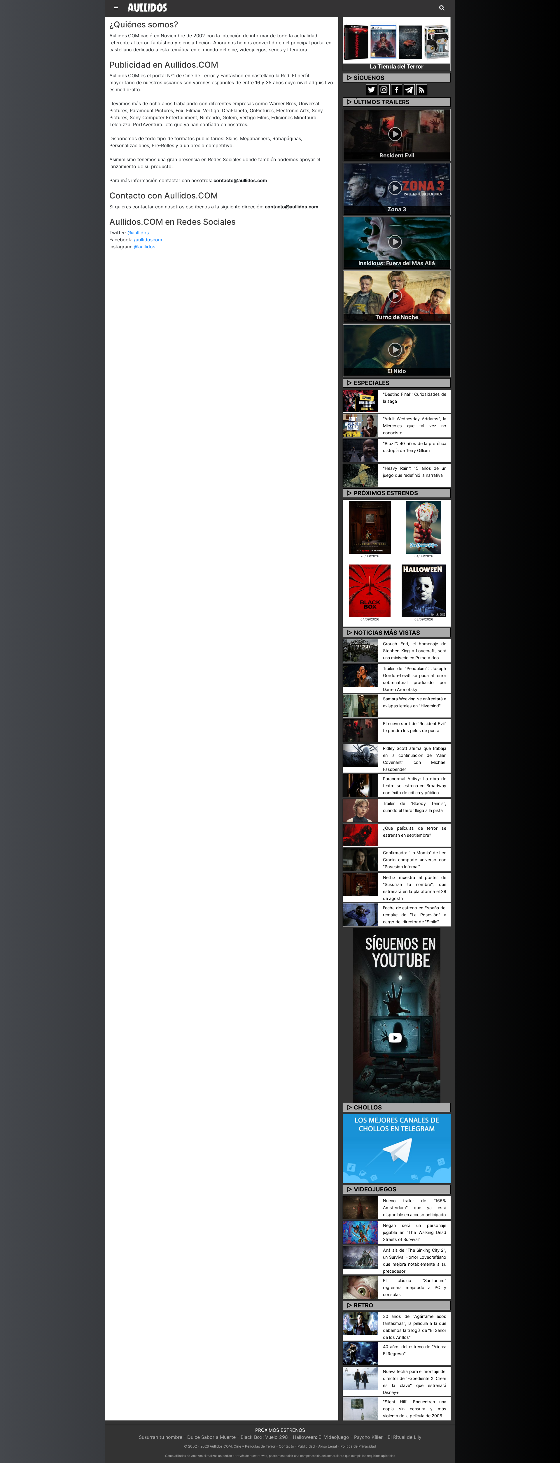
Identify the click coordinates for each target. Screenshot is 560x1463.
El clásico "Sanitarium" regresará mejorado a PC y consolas (414, 1287)
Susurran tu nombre (160, 1437)
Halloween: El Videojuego (321, 1437)
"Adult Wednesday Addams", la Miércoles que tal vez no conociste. (414, 425)
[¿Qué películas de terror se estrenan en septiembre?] (361, 835)
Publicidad (306, 1446)
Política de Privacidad (358, 1446)
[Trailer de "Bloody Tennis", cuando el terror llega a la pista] (361, 810)
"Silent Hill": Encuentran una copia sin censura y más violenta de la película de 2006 (414, 1408)
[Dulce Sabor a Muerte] (423, 527)
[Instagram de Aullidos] (384, 89)
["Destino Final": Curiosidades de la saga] (361, 401)
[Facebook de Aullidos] (396, 89)
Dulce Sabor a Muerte (211, 1437)
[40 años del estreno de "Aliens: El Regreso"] (361, 1353)
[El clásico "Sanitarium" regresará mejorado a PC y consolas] (361, 1287)
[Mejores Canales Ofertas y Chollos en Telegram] (397, 1149)
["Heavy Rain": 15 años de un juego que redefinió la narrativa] (361, 475)
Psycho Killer (368, 1437)
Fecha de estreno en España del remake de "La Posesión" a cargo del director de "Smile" (414, 914)
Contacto (286, 1446)
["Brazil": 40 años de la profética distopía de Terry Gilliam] (361, 450)
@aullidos (138, 232)
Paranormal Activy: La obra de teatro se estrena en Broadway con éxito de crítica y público (414, 785)
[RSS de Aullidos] (421, 89)
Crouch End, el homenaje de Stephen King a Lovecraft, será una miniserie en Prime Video (414, 650)
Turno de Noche (396, 317)
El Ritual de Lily (404, 1437)
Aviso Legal (327, 1446)
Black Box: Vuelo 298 (264, 1437)
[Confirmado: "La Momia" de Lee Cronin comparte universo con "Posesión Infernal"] (361, 859)
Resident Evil (396, 155)
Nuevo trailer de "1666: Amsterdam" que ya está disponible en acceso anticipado (414, 1207)
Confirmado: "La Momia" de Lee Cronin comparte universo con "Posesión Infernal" (414, 859)
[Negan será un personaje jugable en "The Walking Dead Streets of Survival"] (361, 1232)
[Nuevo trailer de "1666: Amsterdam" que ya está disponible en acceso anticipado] (361, 1207)
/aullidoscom (148, 239)
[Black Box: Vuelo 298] (370, 590)
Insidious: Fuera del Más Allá (396, 263)
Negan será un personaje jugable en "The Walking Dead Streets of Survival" (414, 1232)
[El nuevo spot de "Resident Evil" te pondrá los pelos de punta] (361, 730)
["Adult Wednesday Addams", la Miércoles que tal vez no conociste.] (361, 425)
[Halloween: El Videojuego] (423, 590)
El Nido (396, 370)
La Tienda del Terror (397, 66)
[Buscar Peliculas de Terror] (442, 8)
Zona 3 (396, 209)
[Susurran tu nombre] (370, 527)
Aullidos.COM (221, 1446)
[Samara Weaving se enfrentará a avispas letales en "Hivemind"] (361, 705)
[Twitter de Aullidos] (371, 89)
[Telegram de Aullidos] (409, 89)
